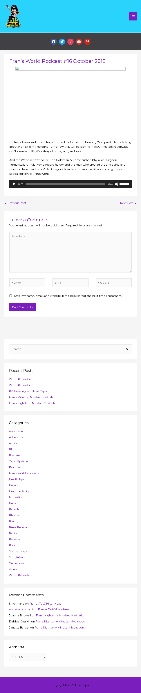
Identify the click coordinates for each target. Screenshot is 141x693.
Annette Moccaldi (21, 609)
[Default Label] (79, 41)
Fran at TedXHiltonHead (45, 603)
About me (16, 431)
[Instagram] (70, 41)
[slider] (125, 183)
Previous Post (15, 203)
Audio (13, 443)
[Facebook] (53, 41)
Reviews (14, 539)
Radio (13, 533)
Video (13, 569)
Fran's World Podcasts (24, 473)
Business (15, 455)
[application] (70, 184)
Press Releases (19, 527)
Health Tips (16, 479)
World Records (19, 575)
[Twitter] (62, 41)
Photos (14, 515)
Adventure (16, 437)
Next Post (128, 203)
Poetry (13, 521)
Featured (15, 467)
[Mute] (116, 184)
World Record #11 (21, 379)
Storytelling (17, 557)
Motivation (16, 497)
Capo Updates (18, 461)
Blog (12, 449)
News (13, 503)
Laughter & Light (20, 491)
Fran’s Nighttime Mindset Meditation (33, 403)
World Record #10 (21, 385)
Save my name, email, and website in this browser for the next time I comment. (68, 296)
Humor (14, 485)
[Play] (14, 184)
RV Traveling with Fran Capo (28, 391)
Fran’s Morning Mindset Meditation (32, 397)
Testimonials (17, 563)
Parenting (15, 509)
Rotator (14, 545)
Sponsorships (18, 551)
